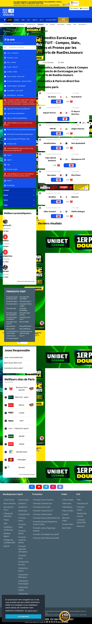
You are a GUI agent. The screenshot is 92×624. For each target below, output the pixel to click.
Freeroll (65, 514)
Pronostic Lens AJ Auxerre (43, 499)
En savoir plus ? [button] (31, 611)
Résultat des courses (82, 515)
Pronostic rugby (22, 525)
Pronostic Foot (16, 291)
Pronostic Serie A (12, 304)
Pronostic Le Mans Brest (42, 514)
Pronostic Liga (11, 308)
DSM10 (6, 240)
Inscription (75, 8)
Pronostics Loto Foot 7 (25, 318)
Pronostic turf (82, 503)
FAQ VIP (7, 546)
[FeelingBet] (20, 459)
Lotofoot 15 (22, 507)
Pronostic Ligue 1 (12, 301)
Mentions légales (7, 535)
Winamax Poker (66, 519)
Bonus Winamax (25, 329)
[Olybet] (20, 444)
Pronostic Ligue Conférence (11, 318)
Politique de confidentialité (9, 541)
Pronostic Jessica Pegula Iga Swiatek (44, 529)
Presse (6, 520)
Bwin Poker (66, 528)
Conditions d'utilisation (8, 528)
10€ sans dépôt (51, 20)
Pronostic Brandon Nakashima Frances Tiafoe (45, 523)
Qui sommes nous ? (8, 508)
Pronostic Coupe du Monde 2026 (12, 298)
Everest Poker (67, 524)
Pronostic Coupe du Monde (22, 540)
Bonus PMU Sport (25, 326)
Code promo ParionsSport (23, 582)
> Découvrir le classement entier (26, 281)
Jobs (5, 523)
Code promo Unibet (23, 588)
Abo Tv (35, 20)
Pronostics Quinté (12, 338)
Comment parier (22, 557)
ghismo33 (7, 225)
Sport (10, 20)
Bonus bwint (10, 329)
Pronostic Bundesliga (23, 309)
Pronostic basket (22, 532)
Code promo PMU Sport (23, 576)
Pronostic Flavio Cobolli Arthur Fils (46, 518)
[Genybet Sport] (20, 451)
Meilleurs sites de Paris (19, 379)
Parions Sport (23, 499)
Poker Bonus (67, 507)
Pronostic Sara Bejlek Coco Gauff (46, 534)
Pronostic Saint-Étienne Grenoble (46, 538)
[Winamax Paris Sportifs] (20, 389)
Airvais (6, 271)
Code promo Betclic (23, 569)
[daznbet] (20, 467)
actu (41, 20)
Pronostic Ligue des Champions (22, 549)
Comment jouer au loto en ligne (12, 332)
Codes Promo (10, 336)
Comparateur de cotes (23, 563)
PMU (79, 499)
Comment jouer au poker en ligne (26, 332)
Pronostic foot (24, 514)
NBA (62, 62)
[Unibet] (20, 412)
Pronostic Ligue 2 (25, 301)
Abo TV (22, 336)
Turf (23, 20)
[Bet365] (20, 436)
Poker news (66, 503)
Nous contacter (10, 503)
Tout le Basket (48, 62)
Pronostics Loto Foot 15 (11, 323)
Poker (16, 20)
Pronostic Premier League (26, 305)
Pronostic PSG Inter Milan (24, 298)
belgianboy (7, 256)
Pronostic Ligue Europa (25, 314)
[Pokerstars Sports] (20, 428)
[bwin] (20, 420)
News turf (80, 526)
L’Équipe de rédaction (8, 515)
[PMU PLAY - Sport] (20, 397)
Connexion (85, 8)
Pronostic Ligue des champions (11, 314)
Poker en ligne (67, 499)
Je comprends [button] (23, 616)
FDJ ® (28, 20)
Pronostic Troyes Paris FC (43, 510)
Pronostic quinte (81, 508)
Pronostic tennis (22, 519)
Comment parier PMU (81, 521)
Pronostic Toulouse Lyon (42, 503)
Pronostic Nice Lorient (41, 507)
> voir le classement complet (27, 474)
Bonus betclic (10, 326)
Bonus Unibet (24, 322)
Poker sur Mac (67, 510)
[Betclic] (20, 405)
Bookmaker (22, 510)
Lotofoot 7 (22, 503)
